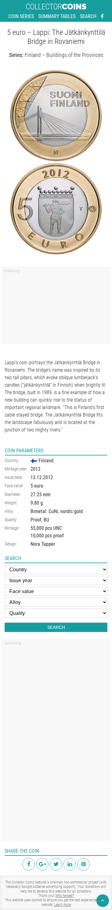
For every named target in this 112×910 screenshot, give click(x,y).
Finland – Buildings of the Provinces (64, 55)
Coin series (21, 16)
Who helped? (64, 895)
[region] (56, 307)
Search (88, 16)
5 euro (36, 486)
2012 (35, 469)
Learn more (62, 905)
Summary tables (57, 16)
